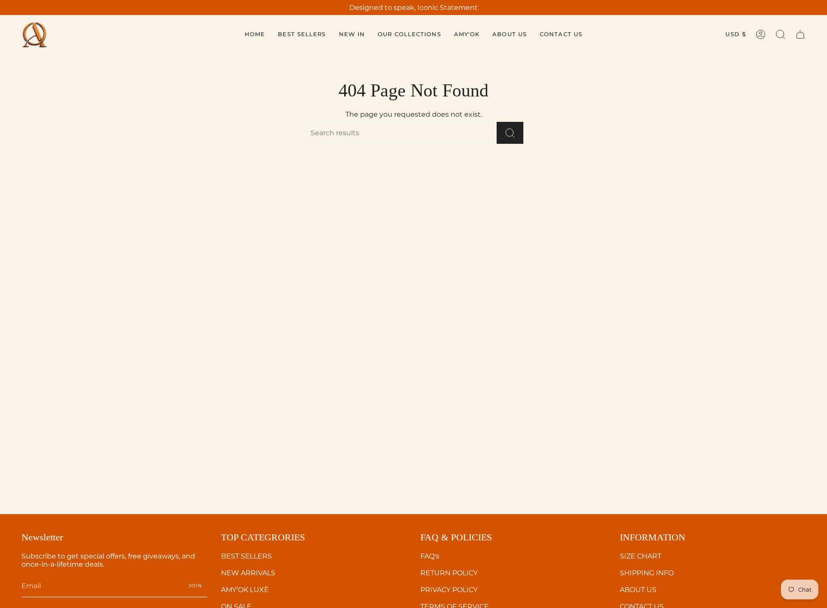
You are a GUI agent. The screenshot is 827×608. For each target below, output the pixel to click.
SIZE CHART (640, 556)
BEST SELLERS (246, 556)
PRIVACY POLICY (449, 590)
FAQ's (429, 556)
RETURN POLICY (449, 573)
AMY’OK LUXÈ (245, 590)
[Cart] (800, 34)
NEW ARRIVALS (248, 573)
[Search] (510, 133)
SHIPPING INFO (647, 573)
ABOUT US (638, 590)
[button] (409, 34)
